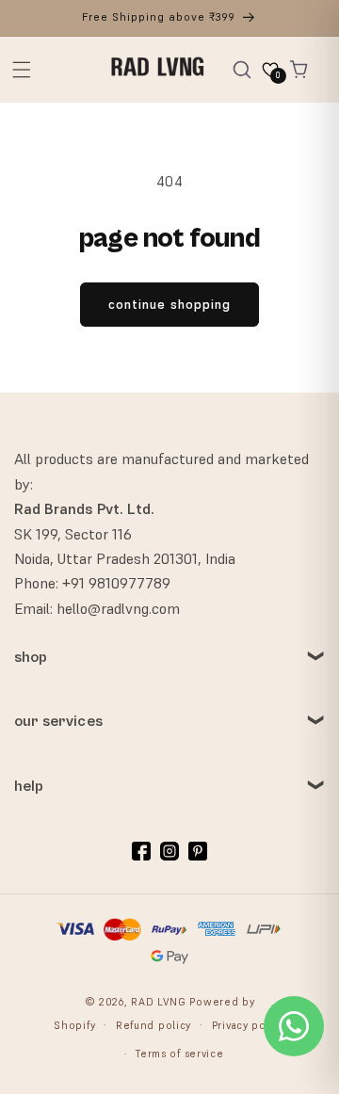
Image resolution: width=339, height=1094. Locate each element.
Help (29, 786)
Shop (31, 657)
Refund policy (153, 1025)
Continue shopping (169, 304)
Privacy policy (248, 1025)
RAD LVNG (158, 1001)
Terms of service (179, 1053)
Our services (58, 721)
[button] (22, 70)
